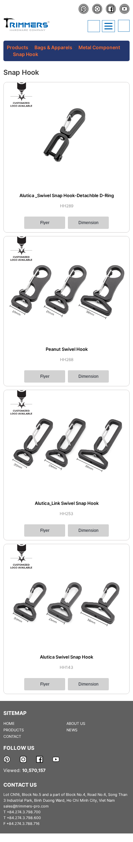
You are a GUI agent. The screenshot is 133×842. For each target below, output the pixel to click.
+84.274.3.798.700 (24, 812)
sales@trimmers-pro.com (26, 806)
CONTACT (12, 736)
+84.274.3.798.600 (24, 817)
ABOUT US (75, 723)
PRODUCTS (13, 730)
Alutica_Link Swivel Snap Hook (67, 503)
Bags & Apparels (53, 47)
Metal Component (99, 47)
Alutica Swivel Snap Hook (66, 657)
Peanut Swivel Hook (67, 349)
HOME (9, 723)
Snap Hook (25, 54)
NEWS (71, 730)
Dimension (88, 222)
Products (17, 47)
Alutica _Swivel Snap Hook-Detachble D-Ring (66, 195)
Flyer (44, 222)
